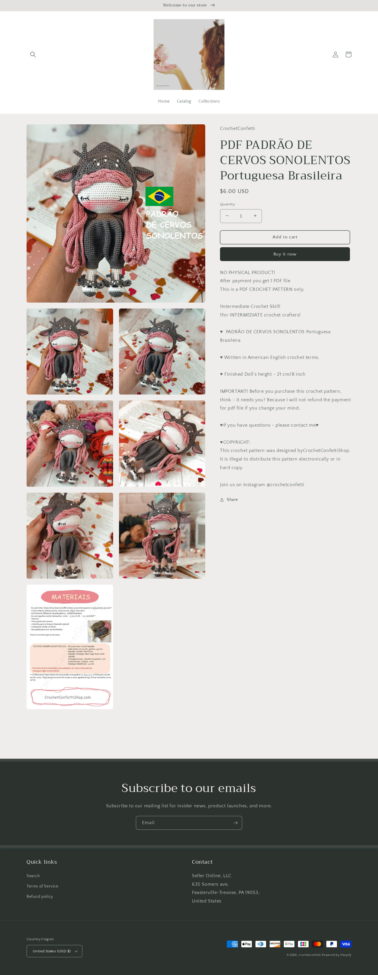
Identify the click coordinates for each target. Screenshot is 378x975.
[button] (33, 54)
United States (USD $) (52, 951)
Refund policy (40, 896)
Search (33, 876)
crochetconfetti (310, 955)
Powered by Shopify (336, 955)
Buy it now (284, 253)
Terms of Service (42, 886)
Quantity (227, 204)
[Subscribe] (235, 823)
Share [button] (232, 499)
